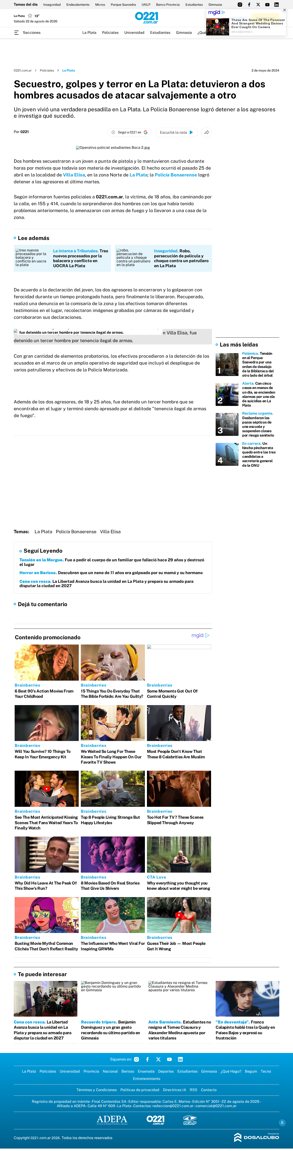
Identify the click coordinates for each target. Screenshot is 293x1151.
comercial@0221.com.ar (215, 1106)
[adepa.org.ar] (112, 1120)
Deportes (166, 1071)
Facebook (147, 1059)
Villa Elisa (74, 175)
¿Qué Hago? (231, 1071)
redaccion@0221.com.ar (172, 1106)
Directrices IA (174, 1090)
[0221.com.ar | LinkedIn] (276, 4)
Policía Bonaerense (176, 175)
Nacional (110, 1071)
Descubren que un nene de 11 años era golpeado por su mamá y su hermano (111, 572)
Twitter (158, 1059)
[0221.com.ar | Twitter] (258, 4)
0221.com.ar (23, 70)
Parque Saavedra (123, 4)
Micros (100, 4)
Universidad (134, 32)
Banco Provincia (168, 4)
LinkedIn (180, 1059)
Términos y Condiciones (96, 1090)
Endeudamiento (78, 4)
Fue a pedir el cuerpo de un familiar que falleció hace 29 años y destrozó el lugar (111, 562)
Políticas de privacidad (139, 1090)
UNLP (146, 4)
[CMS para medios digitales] (256, 1138)
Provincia (91, 1071)
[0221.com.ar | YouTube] (267, 4)
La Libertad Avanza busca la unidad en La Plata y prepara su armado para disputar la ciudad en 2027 (106, 583)
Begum (251, 1071)
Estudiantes (194, 4)
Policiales (110, 32)
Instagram (136, 1059)
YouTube (169, 1059)
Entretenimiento (146, 1078)
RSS (193, 1090)
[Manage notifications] (282, 1122)
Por (21, 132)
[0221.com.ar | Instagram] (240, 4)
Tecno (266, 1071)
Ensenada (146, 1071)
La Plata (89, 32)
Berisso (128, 1071)
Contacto (209, 1090)
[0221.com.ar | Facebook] (249, 4)
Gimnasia (215, 4)
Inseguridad (52, 4)
